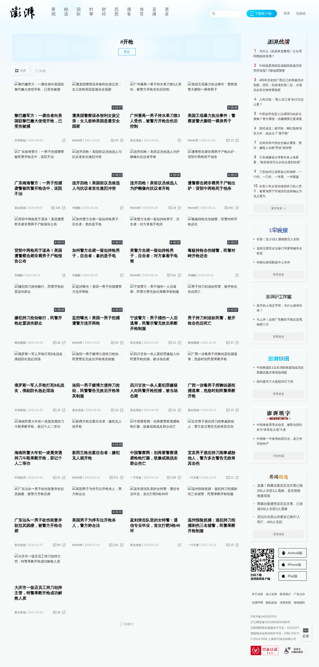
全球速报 (20, 140)
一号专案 (135, 477)
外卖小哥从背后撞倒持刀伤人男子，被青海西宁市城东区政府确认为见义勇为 (277, 191)
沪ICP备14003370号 (264, 616)
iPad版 (293, 576)
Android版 (295, 553)
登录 (287, 13)
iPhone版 (294, 564)
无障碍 (301, 13)
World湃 (77, 140)
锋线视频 (20, 342)
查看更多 (278, 274)
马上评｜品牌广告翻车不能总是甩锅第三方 (279, 322)
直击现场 (135, 140)
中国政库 (20, 477)
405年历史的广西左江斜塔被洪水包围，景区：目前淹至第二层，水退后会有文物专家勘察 (278, 85)
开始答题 (278, 455)
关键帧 (76, 208)
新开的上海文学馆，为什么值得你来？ (279, 308)
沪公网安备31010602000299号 (270, 622)
